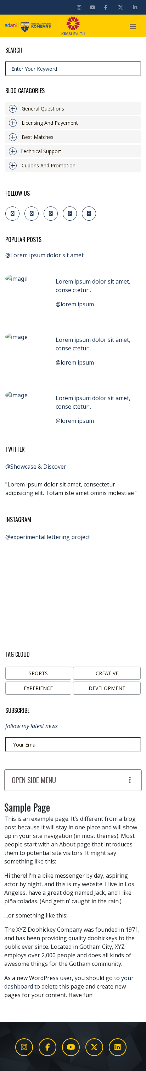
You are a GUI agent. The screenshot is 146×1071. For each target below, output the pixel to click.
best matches (38, 137)
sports (38, 673)
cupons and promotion (48, 165)
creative (107, 673)
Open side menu (34, 780)
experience (38, 688)
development (107, 688)
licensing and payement (50, 122)
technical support (40, 151)
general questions (43, 108)
